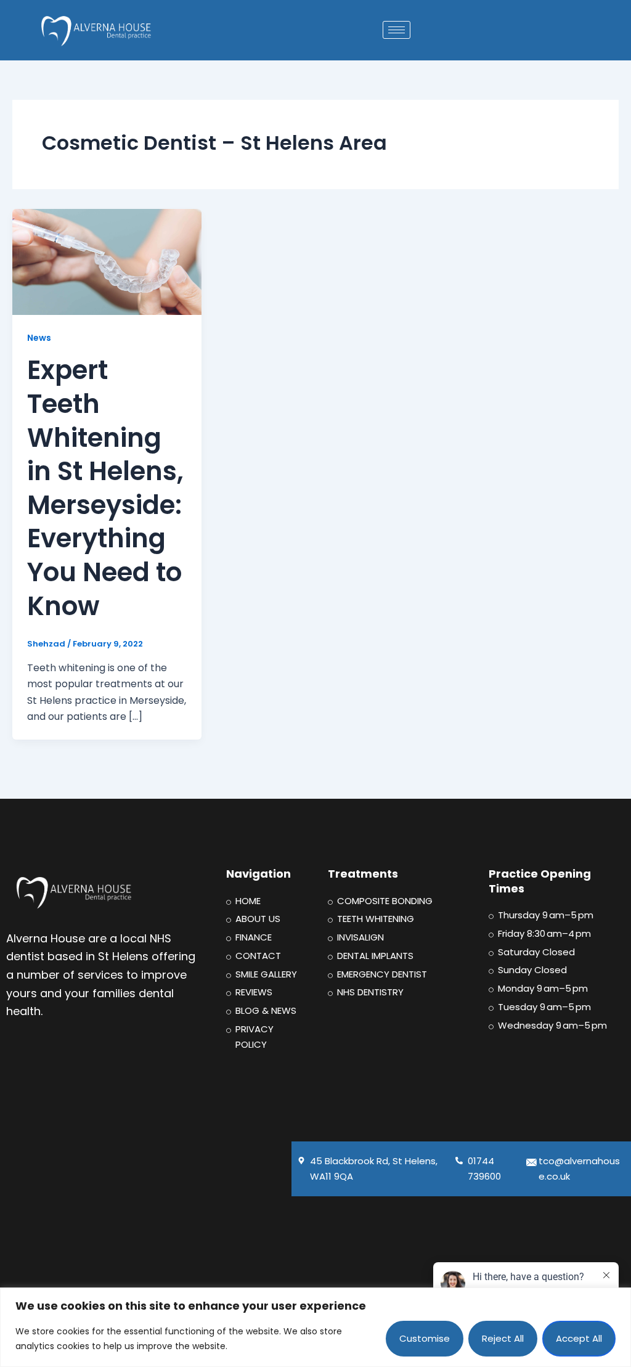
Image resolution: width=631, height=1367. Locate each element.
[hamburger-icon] (396, 30)
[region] (315, 1327)
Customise (424, 1338)
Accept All (579, 1338)
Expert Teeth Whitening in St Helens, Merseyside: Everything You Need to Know (105, 488)
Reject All (503, 1338)
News (39, 338)
